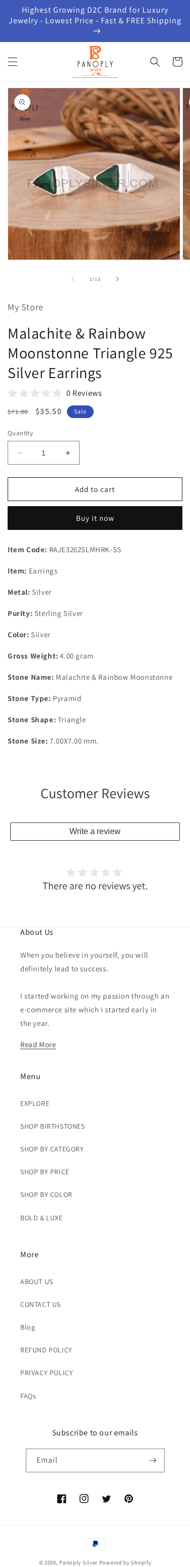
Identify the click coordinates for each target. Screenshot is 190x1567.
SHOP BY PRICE (44, 1171)
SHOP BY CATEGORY (52, 1148)
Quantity (20, 433)
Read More (38, 1044)
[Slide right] (117, 279)
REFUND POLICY (46, 1349)
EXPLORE (34, 1103)
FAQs (28, 1395)
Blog (27, 1327)
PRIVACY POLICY (46, 1372)
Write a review (95, 831)
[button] (13, 62)
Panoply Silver (78, 1562)
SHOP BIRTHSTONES (52, 1126)
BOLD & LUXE (41, 1217)
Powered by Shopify (125, 1562)
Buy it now (95, 518)
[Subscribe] (153, 1460)
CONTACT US (40, 1304)
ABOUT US (36, 1281)
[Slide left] (73, 279)
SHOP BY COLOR (46, 1194)
